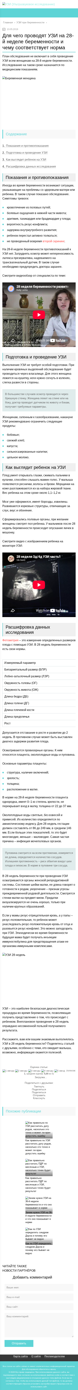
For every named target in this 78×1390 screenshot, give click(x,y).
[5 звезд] (60, 1070)
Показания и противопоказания (25, 145)
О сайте (36, 1356)
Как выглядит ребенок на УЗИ (24, 159)
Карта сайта (20, 1356)
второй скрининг (53, 241)
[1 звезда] (9, 1070)
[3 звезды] (34, 1070)
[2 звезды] (21, 1070)
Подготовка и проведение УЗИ (25, 152)
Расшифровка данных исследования (29, 166)
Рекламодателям (54, 1356)
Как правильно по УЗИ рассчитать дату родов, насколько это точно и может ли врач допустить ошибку (38, 1147)
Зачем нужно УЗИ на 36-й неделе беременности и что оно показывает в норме (38, 1217)
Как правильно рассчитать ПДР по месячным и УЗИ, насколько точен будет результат (38, 1184)
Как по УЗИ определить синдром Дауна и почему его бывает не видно (38, 1248)
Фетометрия (10, 640)
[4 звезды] (47, 1070)
